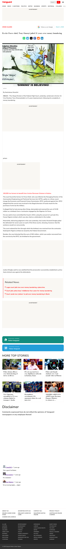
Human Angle (22, 535)
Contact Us (38, 511)
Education (5, 537)
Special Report (38, 537)
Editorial (51, 6)
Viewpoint (52, 535)
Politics (24, 6)
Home (4, 6)
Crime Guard (7, 27)
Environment (21, 526)
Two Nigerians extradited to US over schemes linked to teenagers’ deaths (10, 397)
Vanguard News (7, 2)
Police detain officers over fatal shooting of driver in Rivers (10, 373)
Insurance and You (23, 537)
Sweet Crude (53, 524)
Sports (43, 6)
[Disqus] (33, 442)
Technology (52, 526)
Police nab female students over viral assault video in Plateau (53, 373)
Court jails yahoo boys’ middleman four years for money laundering (29, 291)
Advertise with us (24, 511)
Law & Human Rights (39, 528)
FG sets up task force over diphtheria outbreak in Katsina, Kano (33, 373)
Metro (30, 6)
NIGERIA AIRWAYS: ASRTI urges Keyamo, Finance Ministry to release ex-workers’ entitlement (53, 397)
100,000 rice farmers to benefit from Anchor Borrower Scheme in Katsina (27, 193)
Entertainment (22, 524)
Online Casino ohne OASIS (8, 513)
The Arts (51, 528)
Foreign (20, 530)
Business (37, 6)
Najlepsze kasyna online (39, 513)
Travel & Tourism (54, 531)
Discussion (5, 535)
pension (20, 539)
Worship (51, 539)
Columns (59, 6)
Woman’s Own (53, 537)
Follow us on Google (47, 27)
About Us (5, 511)
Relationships (38, 535)
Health (20, 531)
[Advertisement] (33, 118)
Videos (51, 533)
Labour (36, 526)
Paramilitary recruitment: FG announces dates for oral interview (33, 397)
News (9, 6)
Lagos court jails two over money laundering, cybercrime (25, 287)
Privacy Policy (54, 511)
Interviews (37, 524)
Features (20, 528)
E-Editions (16, 6)
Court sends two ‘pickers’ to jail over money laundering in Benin (28, 294)
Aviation (4, 526)
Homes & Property (23, 533)
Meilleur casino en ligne (24, 513)
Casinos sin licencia (9, 517)
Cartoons (52, 530)
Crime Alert (5, 531)
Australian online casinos (55, 513)
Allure (4, 524)
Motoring (36, 531)
